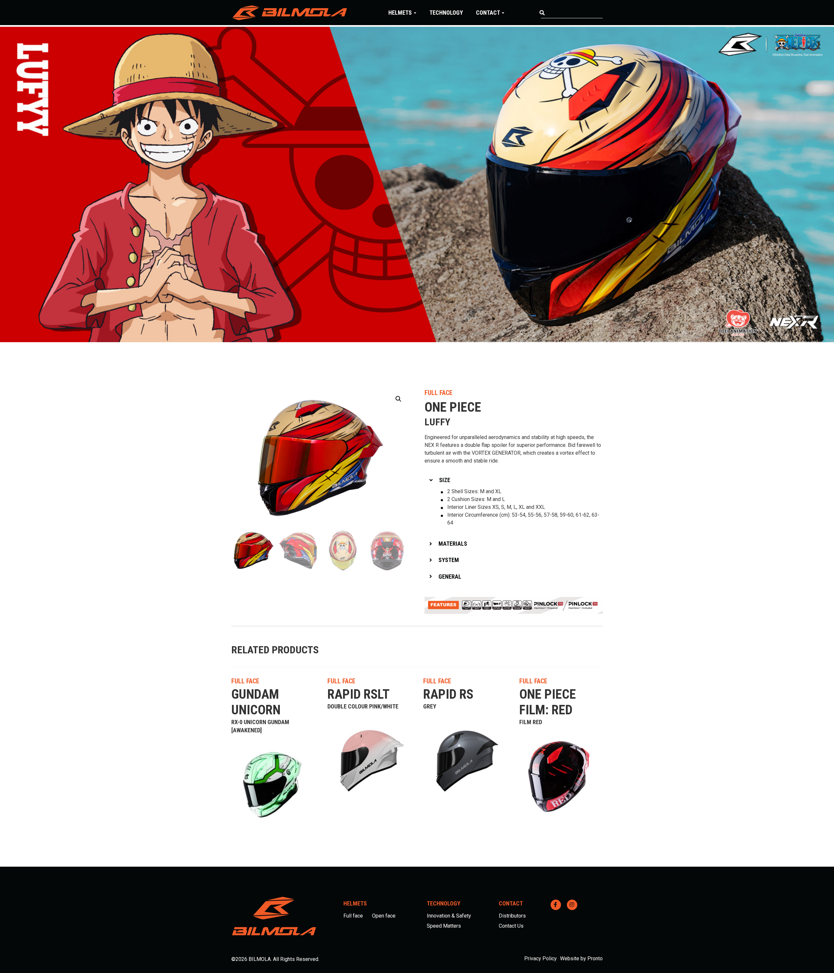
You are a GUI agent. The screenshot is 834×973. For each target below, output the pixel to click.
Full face (353, 916)
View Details (293, 681)
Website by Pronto (581, 958)
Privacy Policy (540, 958)
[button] (398, 399)
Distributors (512, 916)
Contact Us (511, 926)
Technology (446, 12)
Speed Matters (444, 926)
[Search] (542, 13)
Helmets (400, 12)
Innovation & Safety (449, 916)
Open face (383, 916)
